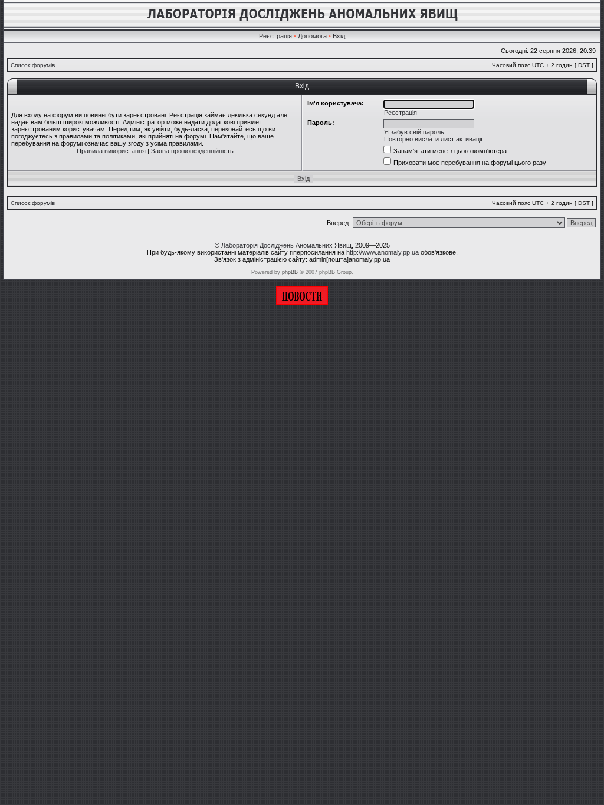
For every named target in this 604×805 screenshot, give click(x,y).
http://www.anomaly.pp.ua (382, 252)
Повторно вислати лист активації (433, 139)
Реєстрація (275, 35)
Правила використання (111, 150)
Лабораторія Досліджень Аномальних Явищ (286, 245)
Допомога (312, 35)
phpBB (290, 272)
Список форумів (33, 65)
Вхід (339, 35)
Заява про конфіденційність (192, 150)
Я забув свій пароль (414, 132)
